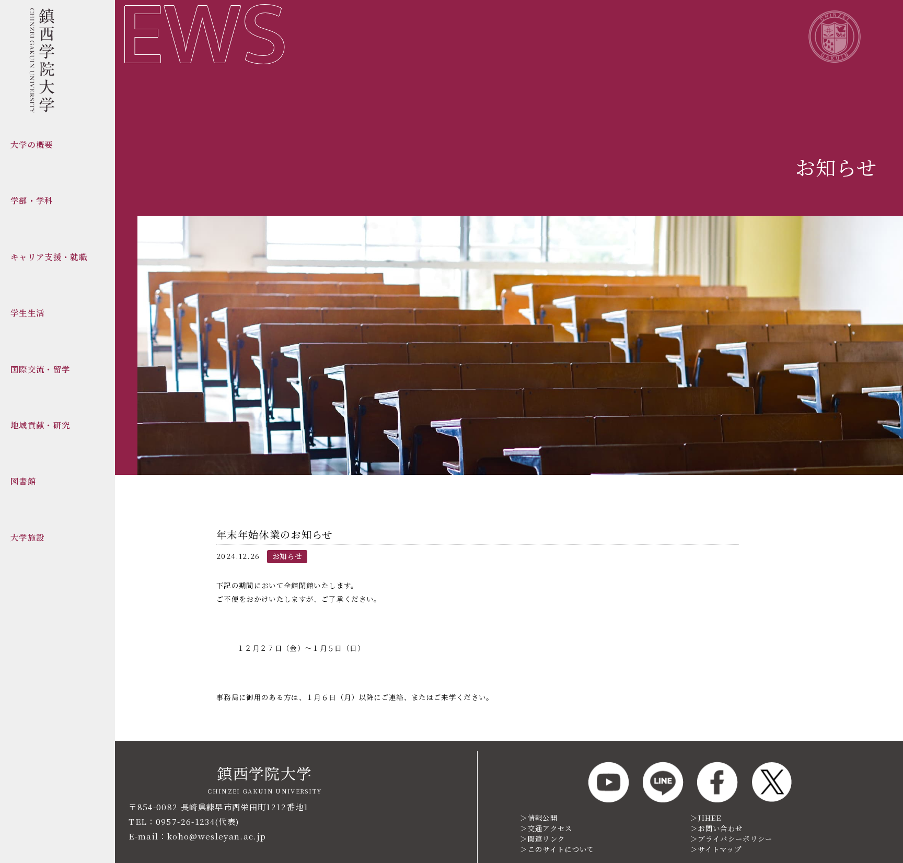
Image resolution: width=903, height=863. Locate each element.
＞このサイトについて (557, 849)
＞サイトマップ (716, 849)
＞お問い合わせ (716, 828)
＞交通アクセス (546, 828)
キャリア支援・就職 (48, 256)
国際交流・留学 (40, 369)
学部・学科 (31, 200)
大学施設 (27, 537)
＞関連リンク (542, 839)
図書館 (23, 480)
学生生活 (27, 312)
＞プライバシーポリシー (731, 839)
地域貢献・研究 (40, 424)
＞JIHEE (705, 818)
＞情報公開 (539, 818)
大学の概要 (31, 144)
